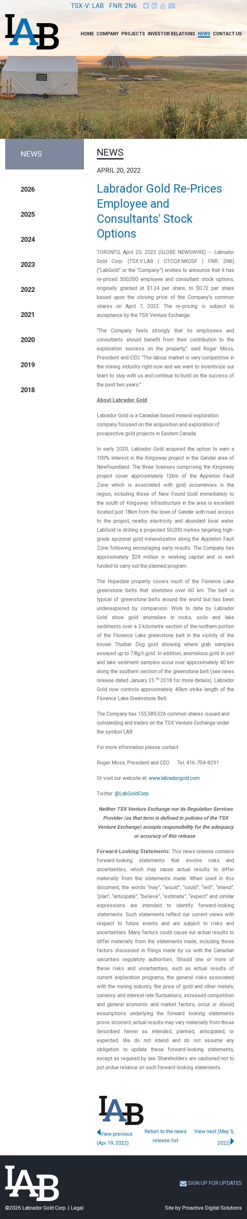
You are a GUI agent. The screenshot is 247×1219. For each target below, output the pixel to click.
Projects (133, 33)
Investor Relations (171, 33)
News (204, 33)
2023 (28, 264)
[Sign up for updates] (172, 6)
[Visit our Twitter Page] (146, 6)
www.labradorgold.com (174, 778)
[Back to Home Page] (32, 1183)
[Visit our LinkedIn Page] (155, 6)
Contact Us (227, 33)
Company (107, 33)
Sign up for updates (215, 1183)
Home (87, 33)
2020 (28, 340)
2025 (28, 214)
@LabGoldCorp (132, 793)
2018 (28, 390)
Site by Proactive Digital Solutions (203, 1208)
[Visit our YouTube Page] (163, 6)
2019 (28, 365)
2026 (28, 189)
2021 (28, 315)
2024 (28, 239)
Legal (77, 1208)
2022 (28, 289)
